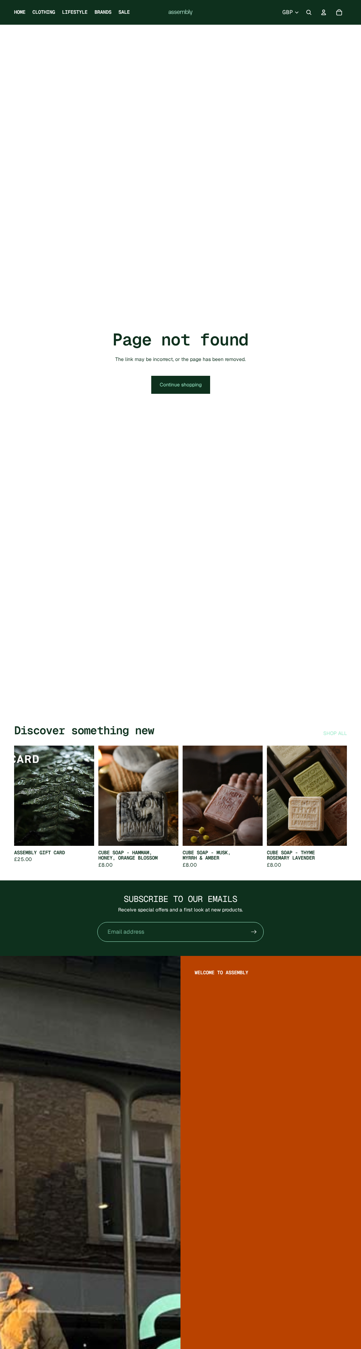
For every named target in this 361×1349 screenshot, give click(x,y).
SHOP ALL (335, 733)
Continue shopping (181, 384)
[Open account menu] (323, 12)
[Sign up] (254, 932)
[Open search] (309, 12)
